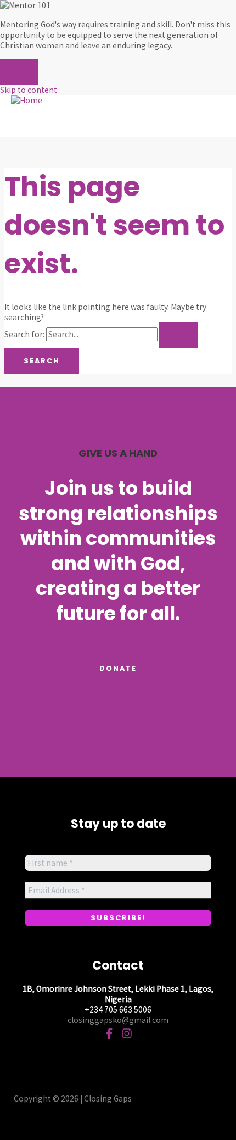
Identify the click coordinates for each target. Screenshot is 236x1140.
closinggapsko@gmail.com (118, 1020)
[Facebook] (109, 1036)
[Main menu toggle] (41, 121)
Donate (118, 668)
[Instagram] (126, 1036)
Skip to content (28, 90)
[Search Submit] (178, 335)
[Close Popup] (19, 72)
